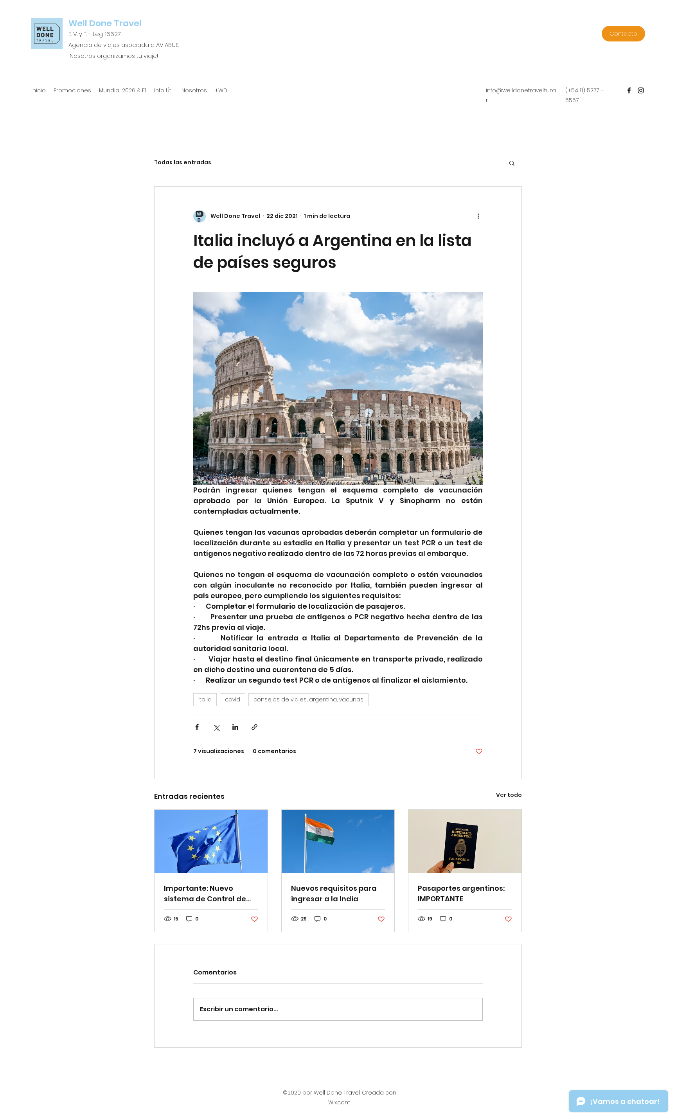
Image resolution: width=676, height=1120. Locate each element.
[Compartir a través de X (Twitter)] (216, 727)
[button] (512, 163)
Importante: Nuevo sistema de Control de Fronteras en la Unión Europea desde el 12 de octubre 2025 (206, 893)
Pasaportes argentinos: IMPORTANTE (461, 893)
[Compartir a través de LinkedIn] (235, 727)
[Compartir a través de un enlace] (254, 727)
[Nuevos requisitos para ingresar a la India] (338, 841)
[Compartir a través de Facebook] (197, 727)
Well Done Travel (105, 23)
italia (205, 699)
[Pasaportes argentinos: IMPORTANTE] (464, 841)
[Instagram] (641, 90)
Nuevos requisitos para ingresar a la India (334, 893)
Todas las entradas (182, 162)
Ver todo (509, 795)
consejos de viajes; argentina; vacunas (308, 699)
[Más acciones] (478, 216)
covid (232, 699)
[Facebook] (629, 90)
